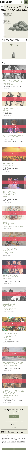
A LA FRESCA (10, 248)
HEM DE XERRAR (12, 81)
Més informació (5, 446)
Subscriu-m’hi (14, 416)
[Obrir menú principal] (26, 2)
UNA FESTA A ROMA (13, 363)
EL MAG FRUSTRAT (13, 136)
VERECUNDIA (10, 276)
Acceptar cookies (20, 449)
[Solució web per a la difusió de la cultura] (14, 427)
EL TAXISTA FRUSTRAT (9, 304)
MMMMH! (8, 222)
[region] (14, 21)
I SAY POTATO (10, 108)
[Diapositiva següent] (26, 21)
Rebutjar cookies (7, 448)
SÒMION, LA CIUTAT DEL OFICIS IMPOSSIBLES (13, 393)
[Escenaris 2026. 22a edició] (6, 2)
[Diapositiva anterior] (2, 21)
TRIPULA (8, 163)
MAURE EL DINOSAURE (9, 193)
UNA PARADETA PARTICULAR (11, 334)
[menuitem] (6, 421)
